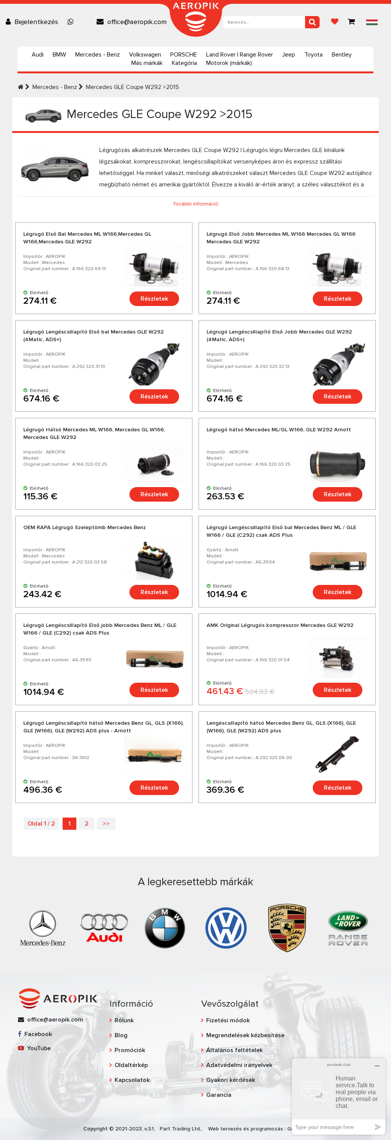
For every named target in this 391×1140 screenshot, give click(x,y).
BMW (59, 54)
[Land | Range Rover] (348, 927)
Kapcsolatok (132, 1080)
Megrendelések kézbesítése (245, 1035)
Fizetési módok (228, 1020)
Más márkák (147, 63)
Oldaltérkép (131, 1065)
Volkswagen (145, 54)
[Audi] (104, 927)
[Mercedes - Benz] (43, 927)
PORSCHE (183, 54)
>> (106, 823)
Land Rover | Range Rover (239, 54)
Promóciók (130, 1050)
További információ (195, 204)
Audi (38, 54)
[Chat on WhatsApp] (73, 22)
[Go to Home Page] (21, 87)
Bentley (342, 54)
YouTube (37, 1048)
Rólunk (124, 1020)
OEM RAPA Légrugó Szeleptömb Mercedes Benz (84, 527)
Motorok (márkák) (229, 63)
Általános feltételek (234, 1050)
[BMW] (165, 927)
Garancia (218, 1095)
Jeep (288, 54)
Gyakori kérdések (230, 1080)
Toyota (313, 54)
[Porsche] (287, 927)
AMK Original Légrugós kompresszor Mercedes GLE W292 (280, 625)
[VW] (226, 927)
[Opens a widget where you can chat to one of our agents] (338, 1096)
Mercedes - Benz (97, 54)
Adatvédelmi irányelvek (239, 1065)
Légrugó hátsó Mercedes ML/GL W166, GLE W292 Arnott (279, 429)
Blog (121, 1035)
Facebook (36, 1034)
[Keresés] (312, 22)
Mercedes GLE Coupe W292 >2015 (132, 87)
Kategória (184, 63)
